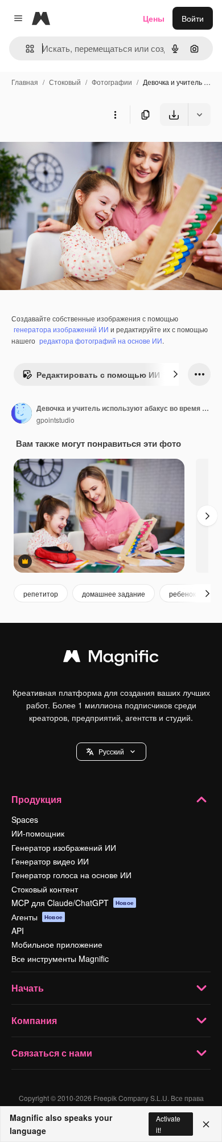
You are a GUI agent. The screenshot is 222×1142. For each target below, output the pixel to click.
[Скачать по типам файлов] (199, 114)
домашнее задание (113, 593)
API (17, 930)
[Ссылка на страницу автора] (21, 414)
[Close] (206, 1124)
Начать (27, 987)
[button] (111, 752)
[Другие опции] (115, 114)
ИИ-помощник (37, 833)
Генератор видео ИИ (50, 861)
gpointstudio (55, 420)
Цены (154, 18)
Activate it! (168, 1124)
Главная (24, 82)
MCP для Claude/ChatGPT (72, 902)
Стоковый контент (44, 889)
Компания (34, 1020)
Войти (193, 18)
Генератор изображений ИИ (63, 847)
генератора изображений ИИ (61, 329)
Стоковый (65, 82)
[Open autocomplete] (25, 48)
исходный (76, 152)
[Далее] (175, 374)
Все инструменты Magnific (60, 958)
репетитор (40, 593)
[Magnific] (111, 658)
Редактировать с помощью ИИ (98, 374)
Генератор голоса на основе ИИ (71, 874)
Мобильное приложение (56, 944)
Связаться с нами (51, 1052)
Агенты (37, 917)
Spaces (24, 819)
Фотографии (112, 82)
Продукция (36, 799)
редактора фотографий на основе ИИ (100, 340)
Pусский (111, 751)
